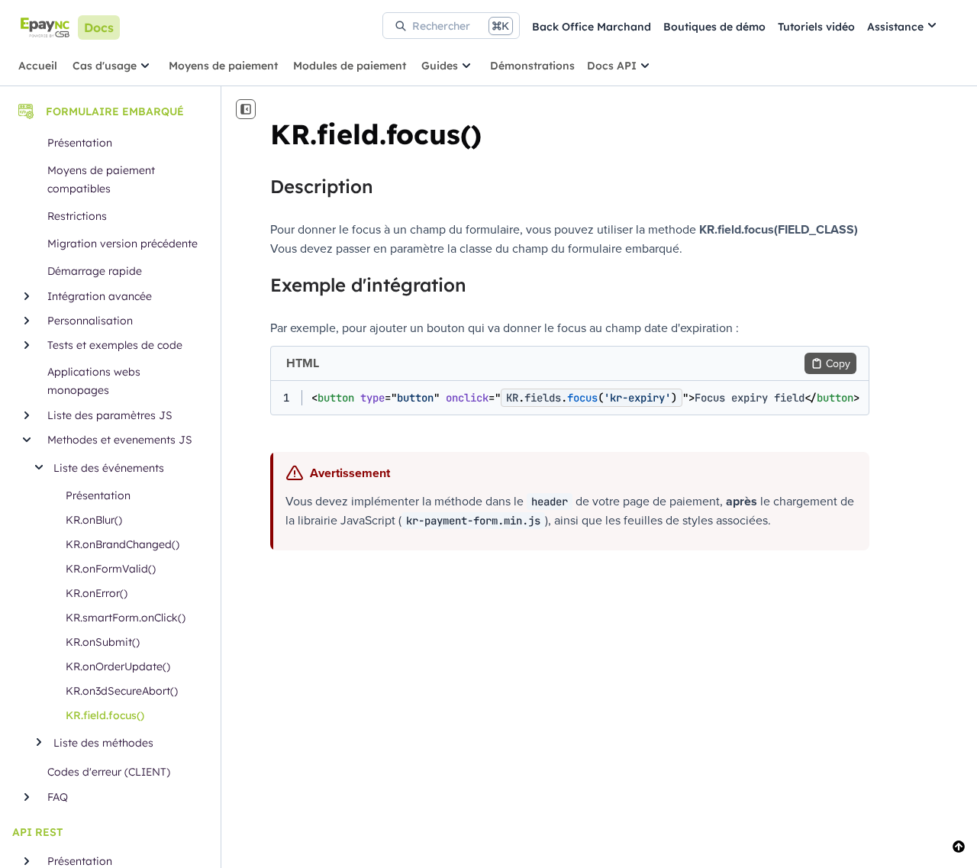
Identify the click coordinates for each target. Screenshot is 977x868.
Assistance (895, 27)
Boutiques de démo (714, 27)
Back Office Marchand (591, 27)
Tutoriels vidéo (816, 27)
